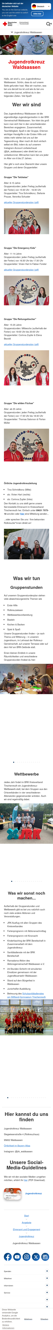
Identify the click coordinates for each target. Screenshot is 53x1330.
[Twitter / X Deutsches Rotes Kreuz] (36, 1257)
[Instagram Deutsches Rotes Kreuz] (26, 1257)
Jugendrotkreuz (33, 1193)
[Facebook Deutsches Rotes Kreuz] (8, 1257)
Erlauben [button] (44, 1319)
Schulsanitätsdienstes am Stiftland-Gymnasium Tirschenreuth (26, 995)
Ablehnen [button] (28, 1319)
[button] (13, 762)
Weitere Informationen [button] (8, 1326)
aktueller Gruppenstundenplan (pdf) (21, 202)
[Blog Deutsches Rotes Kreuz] (45, 1257)
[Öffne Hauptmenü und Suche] (49, 24)
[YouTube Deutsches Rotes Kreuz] (17, 1257)
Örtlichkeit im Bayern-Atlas (17, 1145)
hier (26, 1180)
